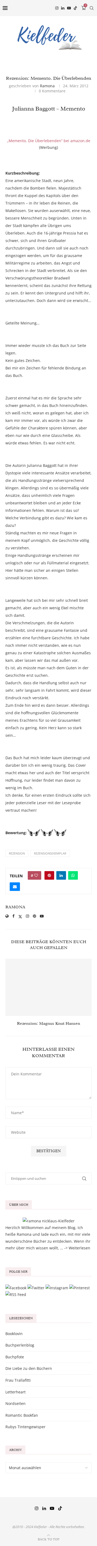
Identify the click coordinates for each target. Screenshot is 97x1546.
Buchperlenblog (19, 1345)
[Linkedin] (62, 8)
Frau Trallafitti (18, 1380)
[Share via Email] (15, 886)
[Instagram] (56, 8)
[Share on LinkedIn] (61, 875)
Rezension (17, 853)
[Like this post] (36, 875)
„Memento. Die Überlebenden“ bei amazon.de (48, 140)
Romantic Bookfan (21, 1415)
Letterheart (15, 1391)
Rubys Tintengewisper (25, 1426)
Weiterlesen (79, 1247)
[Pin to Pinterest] (49, 875)
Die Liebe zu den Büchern (28, 1368)
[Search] (91, 8)
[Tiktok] (75, 8)
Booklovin (14, 1333)
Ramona (47, 85)
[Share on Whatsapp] (73, 875)
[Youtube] (69, 8)
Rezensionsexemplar (50, 853)
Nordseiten (15, 1403)
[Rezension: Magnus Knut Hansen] (48, 987)
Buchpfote (14, 1356)
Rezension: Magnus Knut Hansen (48, 1023)
